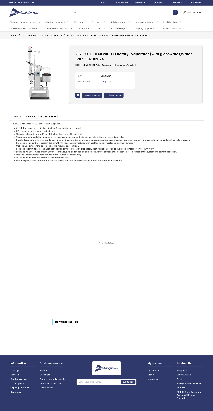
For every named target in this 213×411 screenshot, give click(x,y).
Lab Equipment (118, 22)
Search (43, 370)
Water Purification (172, 28)
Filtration (78, 22)
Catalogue (177, 2)
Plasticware (83, 28)
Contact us (15, 392)
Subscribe (128, 382)
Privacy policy (17, 383)
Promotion (140, 2)
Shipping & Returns (19, 387)
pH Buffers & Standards (57, 28)
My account (153, 370)
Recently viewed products (52, 379)
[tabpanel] (106, 226)
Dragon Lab (106, 81)
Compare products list (51, 383)
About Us (158, 2)
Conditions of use (18, 379)
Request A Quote (92, 95)
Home (103, 2)
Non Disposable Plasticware (23, 28)
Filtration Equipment (55, 22)
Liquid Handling (170, 22)
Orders (151, 374)
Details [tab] (16, 116)
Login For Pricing (114, 95)
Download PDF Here (66, 322)
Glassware (97, 22)
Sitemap (14, 370)
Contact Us (195, 2)
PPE (100, 28)
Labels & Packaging (144, 22)
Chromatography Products (23, 22)
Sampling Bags (118, 28)
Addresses (153, 379)
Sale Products (46, 387)
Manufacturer (121, 2)
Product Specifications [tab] (42, 116)
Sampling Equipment (144, 28)
